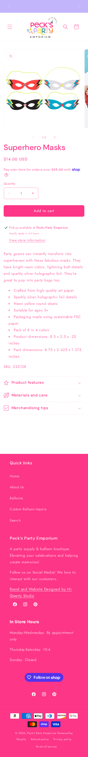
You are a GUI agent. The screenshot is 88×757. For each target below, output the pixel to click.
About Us (17, 487)
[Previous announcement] (9, 6)
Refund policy (40, 739)
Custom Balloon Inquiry (28, 509)
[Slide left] (33, 137)
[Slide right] (54, 137)
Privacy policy (63, 739)
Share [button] (13, 423)
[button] (9, 26)
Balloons (16, 498)
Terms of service (46, 746)
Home (14, 476)
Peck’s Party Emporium (42, 733)
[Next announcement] (79, 6)
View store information (27, 240)
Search (15, 520)
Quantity (9, 183)
